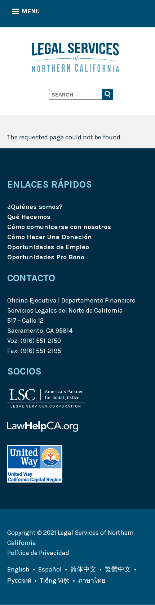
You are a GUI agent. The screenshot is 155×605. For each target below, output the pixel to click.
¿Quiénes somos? (35, 207)
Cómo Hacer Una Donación (49, 237)
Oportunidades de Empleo (48, 247)
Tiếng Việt (55, 580)
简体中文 (83, 569)
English (18, 569)
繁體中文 (118, 569)
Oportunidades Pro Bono (45, 257)
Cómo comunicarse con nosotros (59, 227)
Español (50, 569)
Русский (19, 580)
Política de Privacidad (38, 553)
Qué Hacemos (28, 217)
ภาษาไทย (92, 580)
